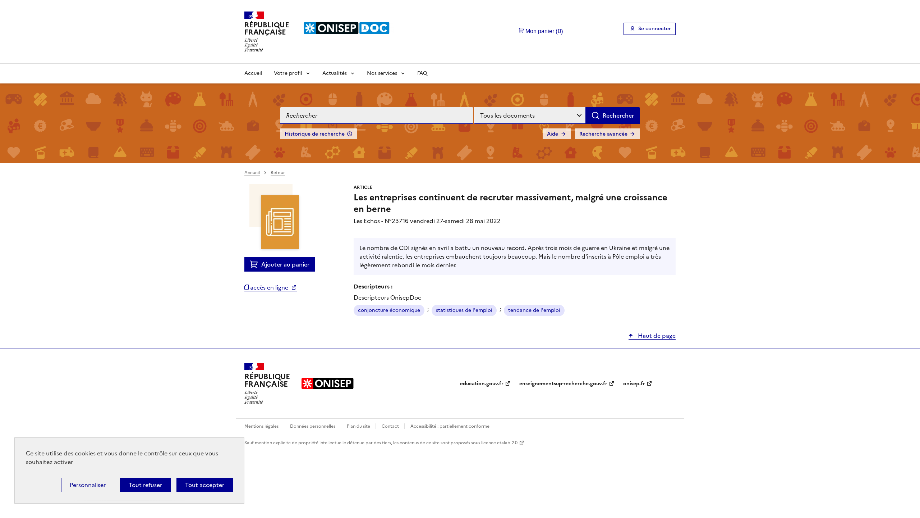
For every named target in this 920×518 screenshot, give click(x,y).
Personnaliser (88, 485)
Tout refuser (145, 485)
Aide (552, 134)
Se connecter (654, 28)
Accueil (253, 73)
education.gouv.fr (481, 383)
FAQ (422, 73)
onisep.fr (634, 383)
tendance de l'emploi (534, 310)
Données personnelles (313, 426)
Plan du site (359, 426)
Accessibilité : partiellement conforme (449, 426)
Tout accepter (204, 485)
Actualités (334, 73)
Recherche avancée (603, 134)
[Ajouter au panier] (255, 264)
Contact (391, 426)
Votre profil (288, 73)
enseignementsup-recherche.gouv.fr (563, 383)
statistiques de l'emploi (464, 310)
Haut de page (656, 335)
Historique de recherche (315, 134)
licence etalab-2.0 (499, 443)
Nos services (382, 73)
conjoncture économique (389, 310)
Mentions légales (262, 426)
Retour (278, 172)
